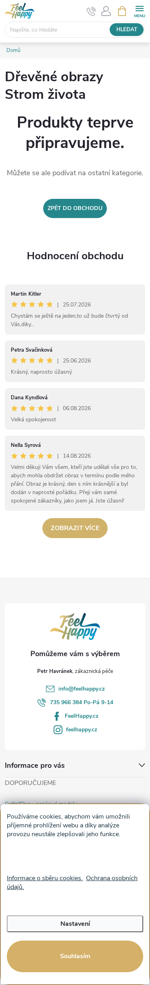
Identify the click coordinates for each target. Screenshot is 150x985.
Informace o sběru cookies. (45, 878)
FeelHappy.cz (81, 716)
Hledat (126, 29)
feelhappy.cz (81, 729)
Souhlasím (75, 956)
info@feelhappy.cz (81, 689)
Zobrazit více (75, 528)
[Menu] (139, 10)
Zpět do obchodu (75, 208)
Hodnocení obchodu (75, 256)
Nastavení (75, 923)
